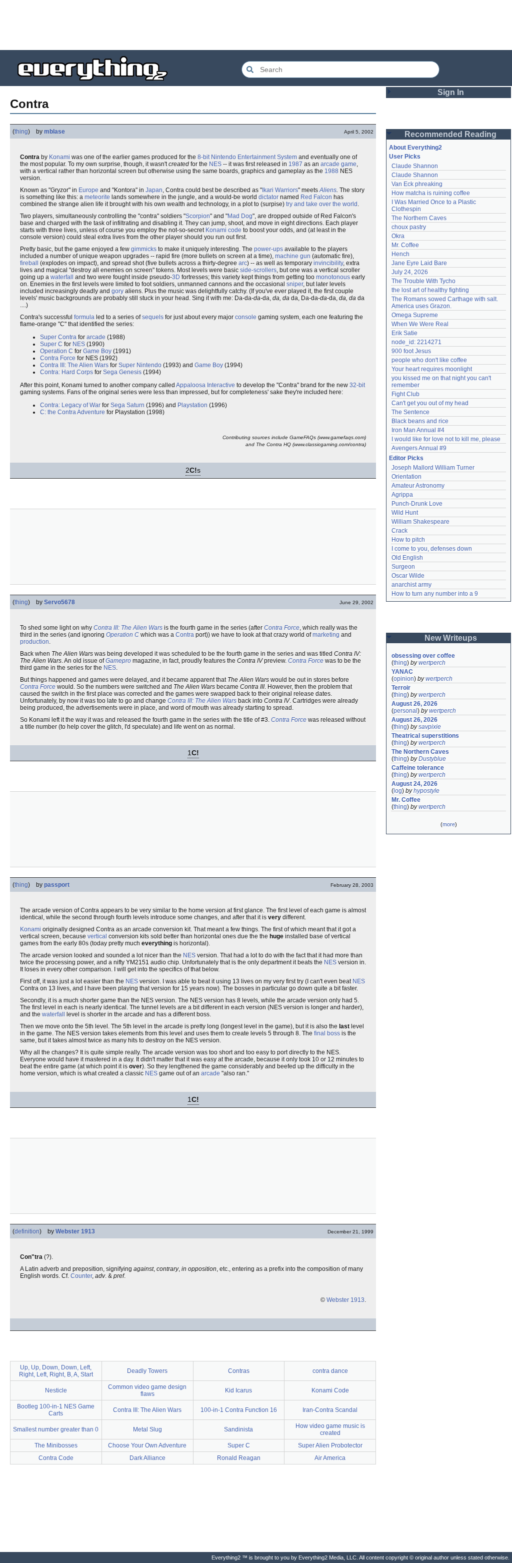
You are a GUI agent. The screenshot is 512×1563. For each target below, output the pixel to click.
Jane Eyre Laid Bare (419, 263)
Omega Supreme (415, 315)
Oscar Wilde (408, 575)
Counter (81, 1275)
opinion (404, 678)
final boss (327, 1033)
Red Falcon (316, 197)
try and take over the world (322, 204)
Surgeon (403, 566)
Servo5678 (59, 602)
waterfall (62, 277)
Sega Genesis (122, 372)
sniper (294, 284)
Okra (398, 236)
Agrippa (402, 494)
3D (176, 277)
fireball (29, 263)
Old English (407, 557)
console (245, 317)
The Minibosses (56, 1445)
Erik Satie (405, 333)
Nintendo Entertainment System (254, 157)
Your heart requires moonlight (432, 369)
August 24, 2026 (415, 783)
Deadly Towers (147, 1370)
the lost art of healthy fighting (430, 290)
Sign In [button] (451, 92)
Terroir (401, 687)
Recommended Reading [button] (450, 134)
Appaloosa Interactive (205, 385)
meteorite (97, 197)
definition (27, 1231)
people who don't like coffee (429, 360)
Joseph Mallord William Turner (433, 467)
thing (21, 131)
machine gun (292, 256)
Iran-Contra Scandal (330, 1409)
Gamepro (118, 660)
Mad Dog (240, 216)
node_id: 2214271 (417, 342)
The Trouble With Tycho (424, 281)
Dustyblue (432, 758)
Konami (59, 157)
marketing (326, 634)
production (34, 641)
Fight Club (406, 394)
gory (118, 291)
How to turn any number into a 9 (435, 593)
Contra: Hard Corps (66, 372)
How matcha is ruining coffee (431, 193)
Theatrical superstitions (425, 735)
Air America (330, 1457)
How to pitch (408, 539)
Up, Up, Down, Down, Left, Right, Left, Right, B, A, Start (56, 1371)
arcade (96, 337)
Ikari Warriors (280, 190)
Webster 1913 (75, 1231)
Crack (400, 530)
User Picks (404, 156)
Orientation (407, 476)
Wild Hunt (405, 512)
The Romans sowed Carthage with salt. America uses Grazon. (445, 303)
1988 (331, 171)
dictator (268, 197)
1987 (295, 164)
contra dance (330, 1370)
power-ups (268, 249)
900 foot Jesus (411, 351)
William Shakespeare (421, 521)
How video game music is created (330, 1429)
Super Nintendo (140, 365)
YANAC (402, 671)
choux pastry (409, 227)
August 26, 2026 (415, 703)
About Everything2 (415, 147)
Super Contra (58, 337)
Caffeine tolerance (418, 767)
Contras (239, 1370)
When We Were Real (420, 324)
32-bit (357, 385)
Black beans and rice (420, 421)
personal (406, 710)
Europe (88, 190)
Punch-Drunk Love (417, 503)
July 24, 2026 (410, 272)
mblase (54, 131)
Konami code (224, 230)
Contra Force (58, 358)
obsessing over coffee (423, 655)
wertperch (432, 662)
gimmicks (143, 249)
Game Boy (97, 351)
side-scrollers (258, 270)
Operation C (56, 351)
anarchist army (412, 584)
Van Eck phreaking (417, 184)
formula (84, 317)
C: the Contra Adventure (72, 412)
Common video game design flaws (147, 1390)
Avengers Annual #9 (419, 448)
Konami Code (330, 1390)
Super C (51, 344)
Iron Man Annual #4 (418, 430)
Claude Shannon (415, 166)
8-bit (204, 157)
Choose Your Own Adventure (147, 1445)
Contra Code (56, 1457)
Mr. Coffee (405, 245)
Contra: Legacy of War (70, 405)
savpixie (429, 726)
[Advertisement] (256, 25)
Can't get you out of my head (430, 403)
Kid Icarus (238, 1390)
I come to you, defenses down (432, 548)
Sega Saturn (127, 405)
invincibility (328, 263)
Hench (401, 254)
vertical (97, 936)
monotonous (333, 277)
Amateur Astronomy (418, 485)
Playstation (193, 405)
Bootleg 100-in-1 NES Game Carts (55, 1410)
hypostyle (427, 790)
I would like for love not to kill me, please (446, 439)
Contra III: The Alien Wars (74, 365)
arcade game (338, 164)
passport (57, 884)
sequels (153, 317)
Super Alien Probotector (330, 1445)
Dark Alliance (148, 1457)
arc (242, 263)
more (448, 824)
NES (215, 164)
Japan (154, 190)
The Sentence (411, 412)
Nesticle (56, 1390)
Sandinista (238, 1429)
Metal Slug (147, 1429)
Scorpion (198, 216)
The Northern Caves (419, 218)
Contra (185, 634)
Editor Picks (406, 458)
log (398, 790)
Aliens (328, 190)
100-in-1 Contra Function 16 (238, 1409)
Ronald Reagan (238, 1457)
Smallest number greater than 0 (55, 1429)
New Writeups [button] (450, 638)
